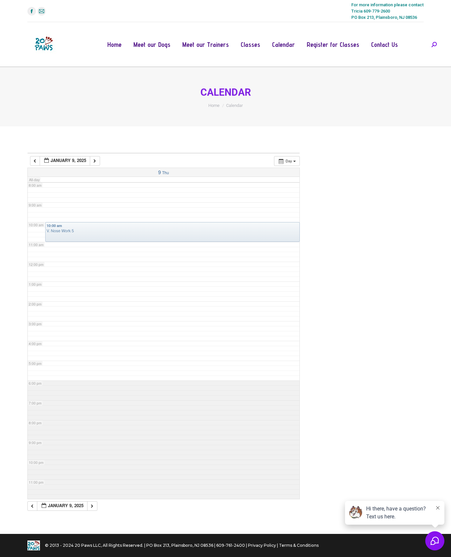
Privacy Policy (262, 545)
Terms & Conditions (299, 545)
